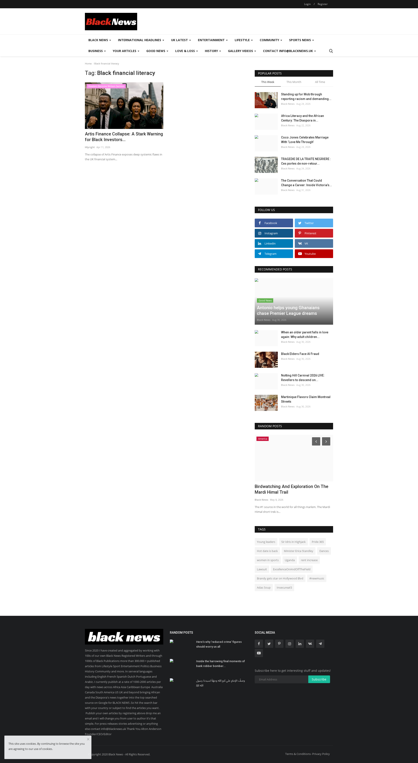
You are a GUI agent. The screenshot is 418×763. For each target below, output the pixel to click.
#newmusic (316, 578)
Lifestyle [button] (243, 40)
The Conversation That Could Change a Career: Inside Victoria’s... (306, 183)
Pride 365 (318, 542)
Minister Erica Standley (298, 551)
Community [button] (270, 40)
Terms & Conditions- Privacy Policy (307, 754)
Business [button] (96, 51)
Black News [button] (98, 40)
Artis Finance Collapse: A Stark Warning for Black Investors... (124, 136)
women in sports (268, 560)
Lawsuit (262, 569)
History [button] (212, 51)
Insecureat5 (284, 587)
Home (88, 63)
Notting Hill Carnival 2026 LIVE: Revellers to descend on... (303, 378)
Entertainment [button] (212, 40)
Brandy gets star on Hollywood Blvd (280, 578)
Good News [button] (156, 51)
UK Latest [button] (180, 40)
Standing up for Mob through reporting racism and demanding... (306, 97)
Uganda (290, 560)
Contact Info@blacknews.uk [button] (288, 51)
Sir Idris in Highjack (293, 542)
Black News (288, 103)
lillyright (90, 147)
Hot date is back (267, 551)
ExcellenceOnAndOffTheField (291, 569)
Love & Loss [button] (185, 51)
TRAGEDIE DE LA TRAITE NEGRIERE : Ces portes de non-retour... (306, 161)
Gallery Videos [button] (241, 51)
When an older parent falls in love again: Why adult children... (304, 335)
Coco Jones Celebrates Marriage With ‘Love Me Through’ (305, 140)
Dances (324, 551)
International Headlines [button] (140, 40)
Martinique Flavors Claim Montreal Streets (305, 399)
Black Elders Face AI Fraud (300, 354)
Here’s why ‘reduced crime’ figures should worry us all (219, 644)
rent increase (309, 560)
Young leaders (266, 542)
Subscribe (319, 679)
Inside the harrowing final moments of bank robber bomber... (220, 664)
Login (307, 4)
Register (323, 4)
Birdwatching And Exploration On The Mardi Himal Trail (291, 489)
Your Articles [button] (125, 51)
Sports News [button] (300, 40)
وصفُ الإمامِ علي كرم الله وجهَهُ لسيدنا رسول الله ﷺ (220, 683)
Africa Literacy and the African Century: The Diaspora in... (302, 118)
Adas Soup (264, 587)
